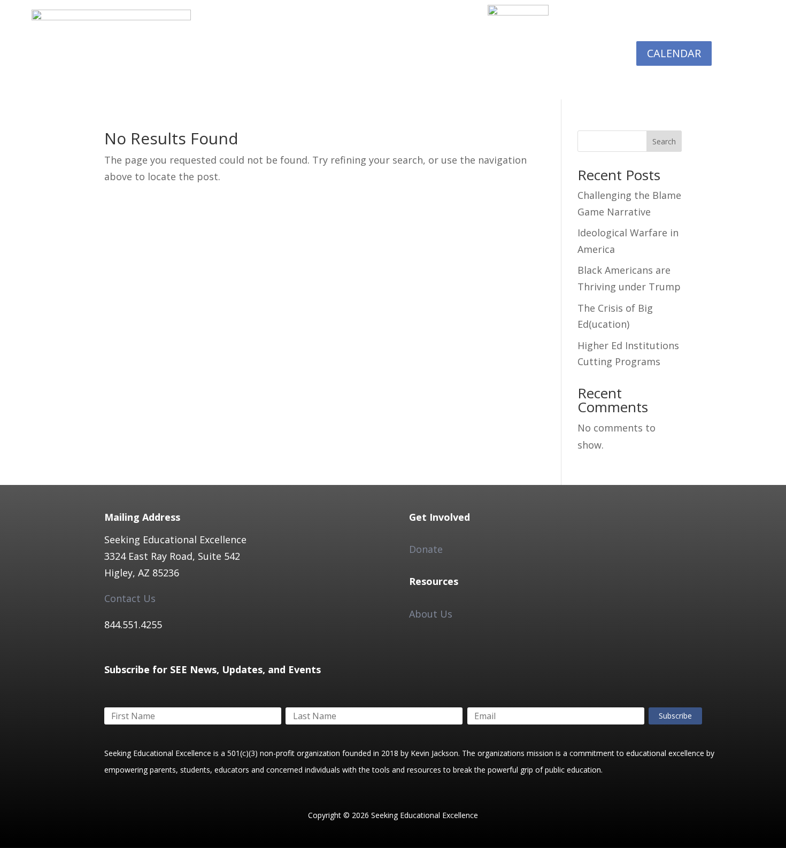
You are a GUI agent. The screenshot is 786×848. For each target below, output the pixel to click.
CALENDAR (674, 53)
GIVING (652, 82)
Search (664, 141)
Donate (426, 549)
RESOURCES (587, 82)
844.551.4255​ (133, 624)
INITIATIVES (510, 82)
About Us (430, 613)
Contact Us (130, 598)
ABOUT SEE (435, 82)
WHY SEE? (375, 82)
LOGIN (696, 82)
